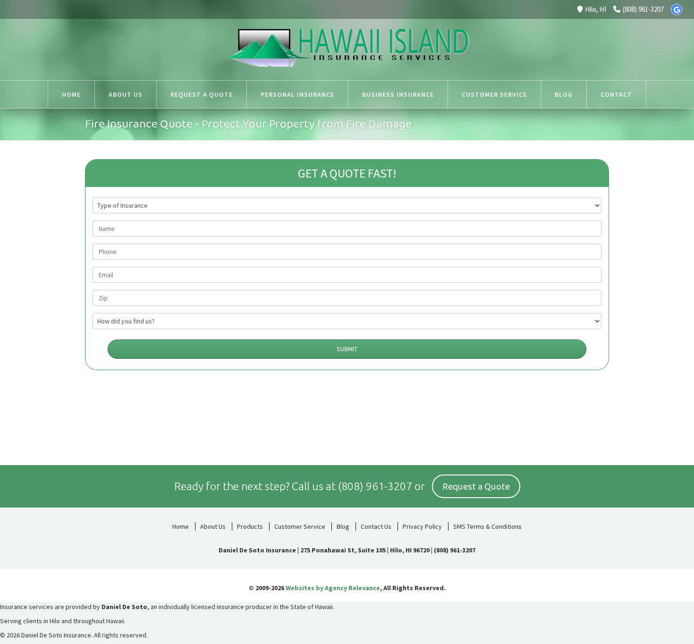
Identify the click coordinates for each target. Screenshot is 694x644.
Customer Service (299, 526)
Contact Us (376, 526)
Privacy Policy (422, 526)
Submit (347, 349)
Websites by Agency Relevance (333, 588)
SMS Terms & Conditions (487, 526)
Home (180, 526)
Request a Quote (476, 486)
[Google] (676, 9)
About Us (213, 526)
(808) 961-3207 (643, 9)
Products (250, 526)
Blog (343, 526)
